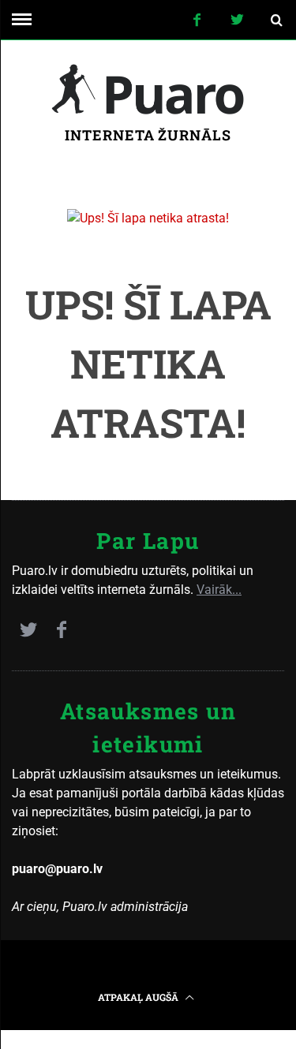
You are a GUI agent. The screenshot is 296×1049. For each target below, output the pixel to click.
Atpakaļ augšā (139, 997)
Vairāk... (219, 589)
